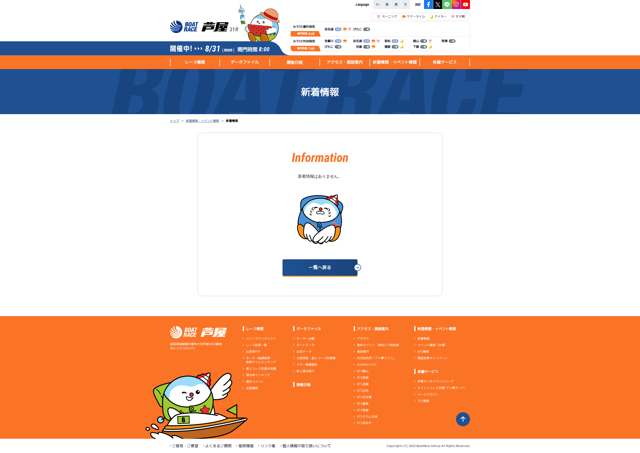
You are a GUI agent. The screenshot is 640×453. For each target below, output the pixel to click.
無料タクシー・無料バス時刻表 (378, 345)
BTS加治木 (364, 423)
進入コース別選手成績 (261, 368)
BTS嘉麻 (362, 403)
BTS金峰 (362, 384)
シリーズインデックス (261, 338)
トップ (174, 121)
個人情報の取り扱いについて (306, 445)
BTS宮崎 (362, 410)
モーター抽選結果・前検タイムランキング (261, 360)
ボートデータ (305, 345)
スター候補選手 (307, 364)
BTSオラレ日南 (367, 416)
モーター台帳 (305, 338)
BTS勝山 (362, 371)
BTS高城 (362, 377)
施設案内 (363, 351)
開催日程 (295, 62)
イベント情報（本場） (433, 345)
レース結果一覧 (256, 345)
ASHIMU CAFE (367, 364)
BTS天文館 (364, 397)
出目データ (304, 351)
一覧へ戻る (320, 267)
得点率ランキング (258, 375)
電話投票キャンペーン (433, 358)
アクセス (363, 338)
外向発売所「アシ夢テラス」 (376, 358)
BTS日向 (362, 390)
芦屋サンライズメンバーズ (436, 381)
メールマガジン (428, 394)
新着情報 (424, 338)
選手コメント (255, 381)
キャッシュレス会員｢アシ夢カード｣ (442, 388)
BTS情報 (423, 351)
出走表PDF (253, 351)
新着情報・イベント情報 (202, 121)
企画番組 (252, 388)
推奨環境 (246, 445)
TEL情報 (423, 401)
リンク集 (268, 445)
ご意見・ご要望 (185, 445)
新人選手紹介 (305, 371)
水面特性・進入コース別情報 (316, 358)
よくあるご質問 (218, 445)
